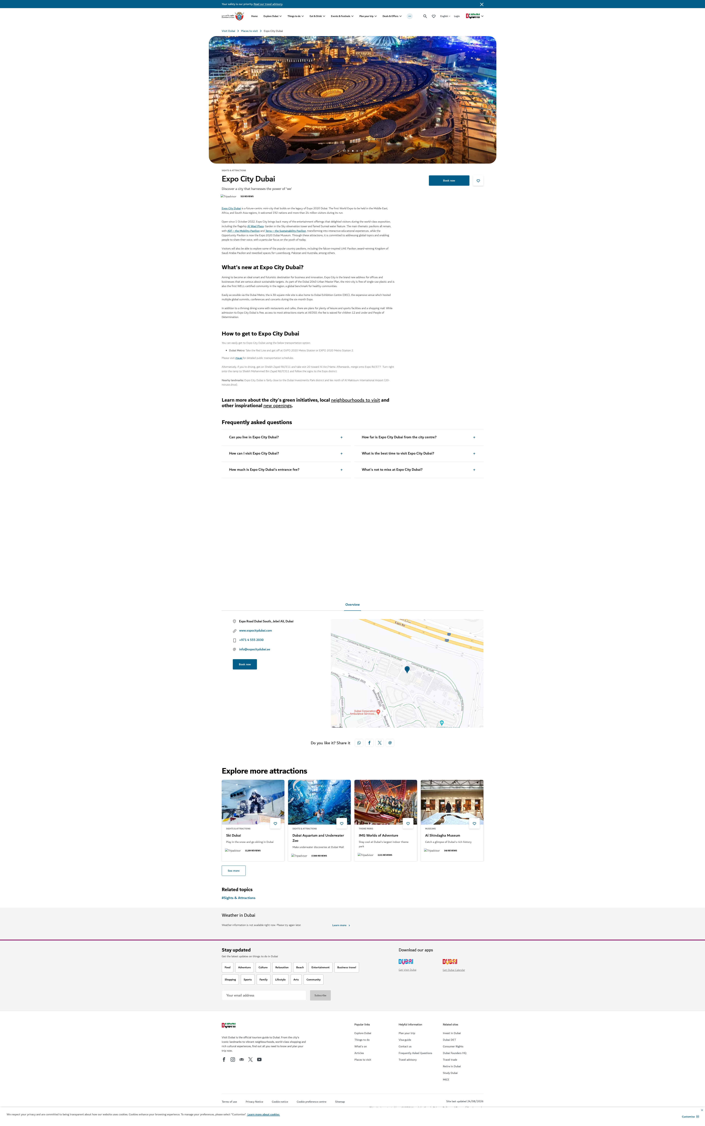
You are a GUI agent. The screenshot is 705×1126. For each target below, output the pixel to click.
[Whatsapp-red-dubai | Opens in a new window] (359, 743)
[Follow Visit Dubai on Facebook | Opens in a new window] (224, 1059)
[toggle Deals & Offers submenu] (400, 16)
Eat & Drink (316, 16)
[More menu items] (410, 16)
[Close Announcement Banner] (481, 4)
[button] (690, 1117)
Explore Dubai (271, 16)
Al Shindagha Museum (442, 835)
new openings (277, 405)
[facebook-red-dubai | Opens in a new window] (369, 743)
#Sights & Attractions (238, 898)
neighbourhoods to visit (355, 400)
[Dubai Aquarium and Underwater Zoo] (319, 802)
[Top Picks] (434, 16)
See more (234, 870)
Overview (352, 605)
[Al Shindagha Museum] (452, 802)
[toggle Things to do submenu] (303, 16)
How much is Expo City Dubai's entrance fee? (264, 470)
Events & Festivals (340, 16)
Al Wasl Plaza (255, 226)
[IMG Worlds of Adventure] (385, 802)
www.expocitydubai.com (255, 630)
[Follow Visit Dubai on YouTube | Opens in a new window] (259, 1059)
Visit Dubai (228, 31)
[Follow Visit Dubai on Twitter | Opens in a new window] (250, 1059)
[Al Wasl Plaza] (253, 526)
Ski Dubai (233, 835)
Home (254, 16)
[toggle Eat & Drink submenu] (324, 16)
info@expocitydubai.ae (254, 649)
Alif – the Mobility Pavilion (243, 230)
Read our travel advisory (268, 4)
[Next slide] (338, 150)
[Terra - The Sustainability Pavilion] (386, 526)
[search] (425, 16)
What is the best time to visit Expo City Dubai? (398, 453)
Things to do (294, 16)
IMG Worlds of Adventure (378, 835)
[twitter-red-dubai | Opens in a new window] (380, 743)
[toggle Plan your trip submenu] (376, 16)
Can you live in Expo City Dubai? (254, 437)
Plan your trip (366, 16)
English (444, 16)
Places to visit (249, 31)
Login (457, 16)
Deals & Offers (390, 16)
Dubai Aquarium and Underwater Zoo (318, 838)
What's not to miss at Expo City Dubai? (392, 470)
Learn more (339, 925)
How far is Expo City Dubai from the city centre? (399, 437)
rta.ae (239, 358)
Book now (449, 180)
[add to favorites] (478, 180)
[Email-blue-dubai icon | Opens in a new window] (390, 743)
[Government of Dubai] (233, 16)
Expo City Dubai (231, 208)
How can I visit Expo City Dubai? (254, 453)
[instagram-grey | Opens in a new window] (233, 1059)
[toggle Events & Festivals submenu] (352, 16)
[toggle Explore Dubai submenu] (280, 16)
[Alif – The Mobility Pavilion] (319, 526)
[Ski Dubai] (253, 802)
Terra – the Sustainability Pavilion (285, 230)
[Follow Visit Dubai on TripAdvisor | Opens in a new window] (241, 1059)
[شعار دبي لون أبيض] (229, 1026)
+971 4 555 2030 (251, 640)
